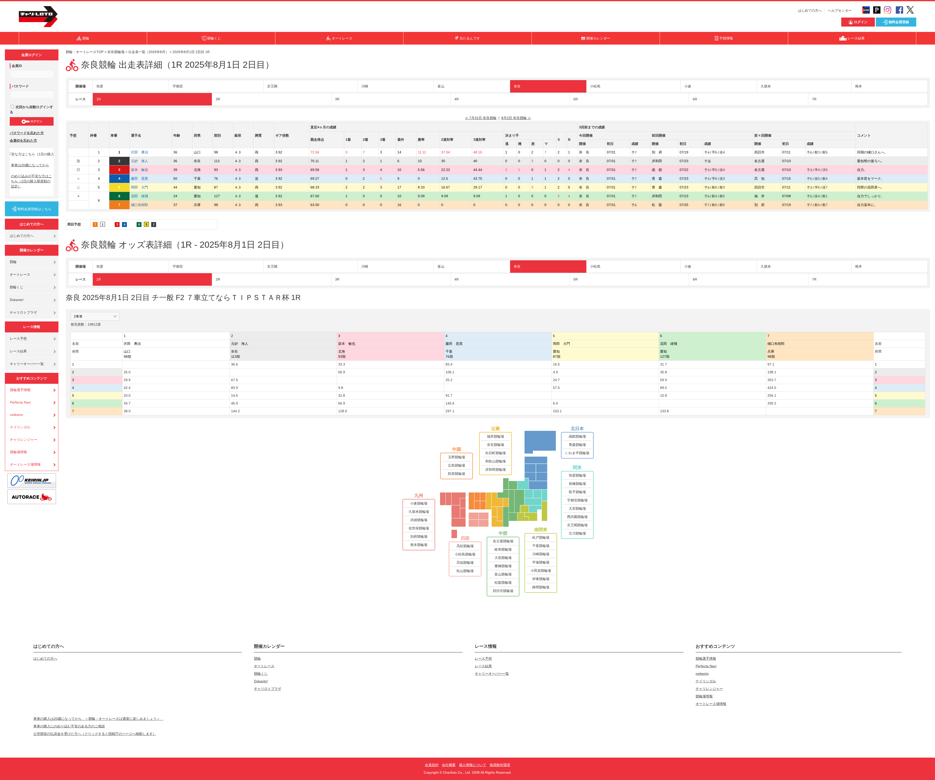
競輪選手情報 (20, 390)
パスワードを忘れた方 (27, 133)
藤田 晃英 (139, 178)
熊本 (858, 86)
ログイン (36, 121)
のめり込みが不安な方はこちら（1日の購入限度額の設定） (31, 181)
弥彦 (99, 86)
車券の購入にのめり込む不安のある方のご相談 (69, 726)
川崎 (364, 86)
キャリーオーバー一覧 (27, 364)
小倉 (687, 86)
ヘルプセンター (840, 10)
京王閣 (272, 86)
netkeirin (16, 415)
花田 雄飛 (139, 196)
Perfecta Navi (20, 402)
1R (98, 99)
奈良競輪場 (115, 52)
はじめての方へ (810, 10)
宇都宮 (178, 86)
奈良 (517, 86)
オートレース (20, 274)
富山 (441, 86)
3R (337, 99)
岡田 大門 (139, 187)
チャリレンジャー (23, 440)
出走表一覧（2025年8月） (148, 52)
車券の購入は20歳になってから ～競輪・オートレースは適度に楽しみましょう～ (98, 719)
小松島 (595, 86)
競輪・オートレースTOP (84, 52)
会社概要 (449, 765)
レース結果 (18, 351)
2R (218, 99)
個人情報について (472, 765)
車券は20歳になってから (30, 165)
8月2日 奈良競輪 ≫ (516, 118)
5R (575, 99)
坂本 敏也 (139, 170)
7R (814, 99)
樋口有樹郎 (139, 205)
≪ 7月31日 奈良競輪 (480, 118)
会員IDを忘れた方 (23, 140)
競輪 (13, 262)
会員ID (17, 66)
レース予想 (18, 338)
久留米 (766, 86)
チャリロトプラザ (23, 312)
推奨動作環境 (500, 765)
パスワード (20, 86)
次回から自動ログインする (31, 109)
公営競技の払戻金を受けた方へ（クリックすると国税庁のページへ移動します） (94, 734)
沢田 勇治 (139, 152)
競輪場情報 (18, 452)
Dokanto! (17, 300)
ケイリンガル (20, 427)
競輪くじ (16, 287)
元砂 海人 (139, 161)
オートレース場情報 (25, 464)
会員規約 (432, 765)
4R (456, 99)
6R (695, 99)
